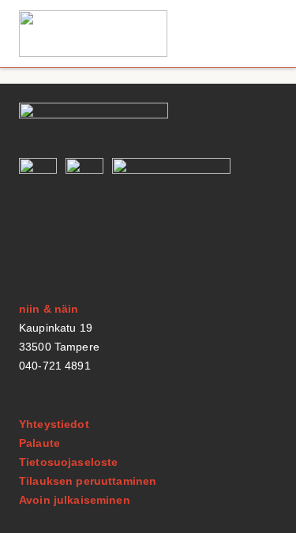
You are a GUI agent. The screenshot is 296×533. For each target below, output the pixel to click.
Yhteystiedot (54, 424)
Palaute (39, 443)
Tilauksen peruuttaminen (87, 481)
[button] (260, 33)
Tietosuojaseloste (68, 462)
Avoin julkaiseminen (74, 500)
